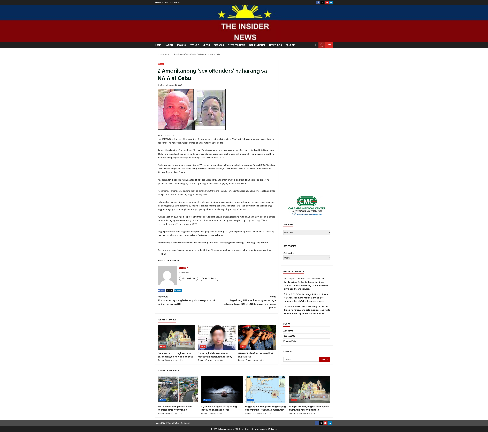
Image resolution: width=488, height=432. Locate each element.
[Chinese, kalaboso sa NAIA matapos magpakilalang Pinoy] (217, 337)
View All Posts (209, 278)
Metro (206, 45)
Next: (250, 302)
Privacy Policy (290, 341)
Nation (169, 45)
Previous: (186, 300)
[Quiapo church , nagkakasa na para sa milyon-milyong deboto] (176, 337)
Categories (288, 253)
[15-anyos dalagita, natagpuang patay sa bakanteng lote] (222, 389)
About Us (288, 331)
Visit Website (188, 278)
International (257, 45)
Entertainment (236, 45)
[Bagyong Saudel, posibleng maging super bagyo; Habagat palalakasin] (266, 389)
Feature (194, 45)
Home (158, 45)
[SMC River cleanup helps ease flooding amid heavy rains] (178, 389)
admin (162, 85)
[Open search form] (316, 45)
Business (219, 45)
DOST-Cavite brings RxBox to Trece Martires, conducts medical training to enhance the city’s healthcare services (306, 297)
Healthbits (275, 45)
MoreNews (260, 429)
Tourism (290, 45)
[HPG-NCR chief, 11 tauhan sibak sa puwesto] (257, 337)
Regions (181, 45)
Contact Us (289, 336)
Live (329, 45)
